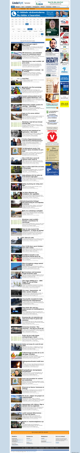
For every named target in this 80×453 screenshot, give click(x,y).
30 (33, 38)
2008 (12, 21)
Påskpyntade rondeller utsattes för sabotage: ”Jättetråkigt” (32, 105)
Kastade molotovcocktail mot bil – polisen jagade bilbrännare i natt (32, 96)
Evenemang (48, 6)
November (35, 31)
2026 (12, 26)
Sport (23, 6)
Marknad (42, 6)
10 (39, 34)
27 (24, 38)
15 (21, 36)
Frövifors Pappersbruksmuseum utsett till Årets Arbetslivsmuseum (32, 139)
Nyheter (12, 8)
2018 (16, 24)
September (24, 31)
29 (30, 38)
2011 (23, 21)
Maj (35, 29)
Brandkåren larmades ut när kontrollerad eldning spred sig (31, 255)
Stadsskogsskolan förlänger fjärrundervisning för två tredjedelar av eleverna (33, 202)
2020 (23, 24)
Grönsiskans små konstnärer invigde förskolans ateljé (31, 272)
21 (39, 36)
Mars (24, 29)
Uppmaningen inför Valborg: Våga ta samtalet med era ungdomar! (33, 405)
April (30, 29)
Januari (13, 29)
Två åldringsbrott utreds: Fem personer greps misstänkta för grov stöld (32, 150)
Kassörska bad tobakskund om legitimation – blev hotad (31, 131)
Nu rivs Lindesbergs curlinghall (33, 210)
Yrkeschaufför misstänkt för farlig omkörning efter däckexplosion (32, 299)
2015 (38, 21)
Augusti (19, 31)
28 (27, 38)
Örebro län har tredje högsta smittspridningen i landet (30, 336)
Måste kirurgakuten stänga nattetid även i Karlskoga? (32, 264)
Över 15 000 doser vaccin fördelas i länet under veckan (32, 247)
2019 (20, 24)
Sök (67, 6)
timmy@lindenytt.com (15, 445)
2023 (34, 24)
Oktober (30, 31)
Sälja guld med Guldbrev (31, 451)
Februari (19, 29)
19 (33, 36)
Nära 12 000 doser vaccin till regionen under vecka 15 (30, 158)
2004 (31, 19)
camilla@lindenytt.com (19, 440)
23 (12, 38)
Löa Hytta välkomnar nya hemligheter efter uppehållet (30, 193)
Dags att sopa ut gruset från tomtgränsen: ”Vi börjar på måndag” (33, 229)
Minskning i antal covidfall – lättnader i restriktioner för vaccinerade (30, 221)
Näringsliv (18, 6)
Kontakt (54, 6)
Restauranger (23, 8)
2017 (12, 24)
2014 (34, 21)
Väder (28, 8)
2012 (27, 21)
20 (36, 36)
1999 (12, 19)
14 (18, 36)
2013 (31, 21)
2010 (20, 21)
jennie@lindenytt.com (19, 442)
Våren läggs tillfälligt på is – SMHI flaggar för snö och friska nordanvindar (32, 282)
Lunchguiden (28, 6)
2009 (16, 21)
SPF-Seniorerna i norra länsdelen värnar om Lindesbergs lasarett (32, 53)
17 (27, 36)
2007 (41, 19)
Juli (13, 31)
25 (18, 38)
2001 (20, 19)
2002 (23, 19)
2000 (16, 19)
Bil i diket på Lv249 (28, 237)
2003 (27, 19)
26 (21, 38)
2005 (34, 19)
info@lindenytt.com (29, 439)
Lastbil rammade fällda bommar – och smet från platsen (32, 413)
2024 (38, 24)
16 (24, 36)
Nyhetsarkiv (17, 8)
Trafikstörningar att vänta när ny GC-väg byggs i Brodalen (33, 353)
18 (30, 36)
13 (15, 36)
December (41, 31)
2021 (27, 24)
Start (13, 6)
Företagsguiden (36, 6)
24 (15, 38)
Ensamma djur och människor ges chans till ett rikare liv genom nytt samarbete (32, 319)
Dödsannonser (32, 8)
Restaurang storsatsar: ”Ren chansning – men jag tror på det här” (33, 327)
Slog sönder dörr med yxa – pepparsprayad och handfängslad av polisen (33, 309)
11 (42, 34)
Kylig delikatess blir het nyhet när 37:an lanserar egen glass (32, 176)
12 (12, 36)
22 (42, 36)
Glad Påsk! (25, 78)
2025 (41, 24)
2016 (41, 21)
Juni (41, 29)
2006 (38, 19)
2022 (31, 24)
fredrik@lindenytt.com (19, 439)
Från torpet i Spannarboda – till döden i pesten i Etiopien (31, 291)
